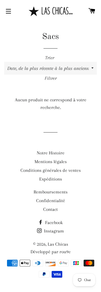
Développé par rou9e (51, 251)
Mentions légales (51, 161)
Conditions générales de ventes (50, 170)
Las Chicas (58, 244)
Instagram (53, 231)
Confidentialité (50, 200)
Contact (50, 209)
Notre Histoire (51, 153)
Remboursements (51, 192)
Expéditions (50, 179)
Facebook (53, 222)
